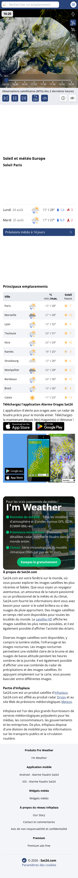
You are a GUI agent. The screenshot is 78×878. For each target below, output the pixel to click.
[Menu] (73, 5)
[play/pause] (14, 98)
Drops (61, 697)
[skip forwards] (23, 98)
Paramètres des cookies (39, 865)
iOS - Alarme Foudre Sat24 (39, 781)
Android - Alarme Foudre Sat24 (39, 774)
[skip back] (5, 98)
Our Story (39, 815)
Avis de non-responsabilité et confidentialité (39, 829)
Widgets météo (39, 798)
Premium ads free (39, 845)
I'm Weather (39, 758)
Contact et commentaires (39, 822)
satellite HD (44, 619)
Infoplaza (61, 693)
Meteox (66, 702)
